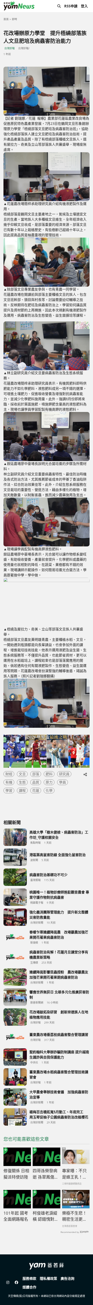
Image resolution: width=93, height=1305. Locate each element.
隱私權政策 (48, 1278)
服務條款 (29, 1278)
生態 (22, 782)
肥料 (49, 774)
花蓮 (35, 790)
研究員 (64, 774)
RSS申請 (70, 6)
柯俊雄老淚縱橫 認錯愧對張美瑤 (45, 1216)
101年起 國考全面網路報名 (15, 1216)
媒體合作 (29, 1287)
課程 (22, 790)
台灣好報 (9, 48)
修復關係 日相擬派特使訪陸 (16, 1174)
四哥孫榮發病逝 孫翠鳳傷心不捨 (45, 1174)
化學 (49, 790)
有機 (8, 782)
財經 (8, 774)
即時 (14, 19)
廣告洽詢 (67, 1278)
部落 (35, 774)
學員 (62, 782)
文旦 (22, 774)
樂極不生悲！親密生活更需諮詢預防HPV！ (74, 1216)
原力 (49, 782)
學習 (8, 790)
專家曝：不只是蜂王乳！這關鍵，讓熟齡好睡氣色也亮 (74, 1174)
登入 (84, 6)
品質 (35, 782)
